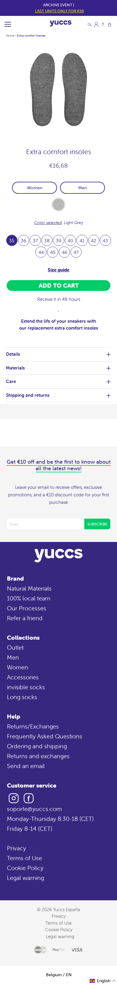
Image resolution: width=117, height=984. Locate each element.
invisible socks (26, 687)
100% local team (28, 598)
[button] (103, 981)
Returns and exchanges (38, 756)
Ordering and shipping (37, 746)
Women (34, 187)
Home (10, 35)
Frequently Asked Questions (44, 736)
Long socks (22, 697)
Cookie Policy (25, 868)
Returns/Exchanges (33, 726)
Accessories (23, 677)
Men (82, 187)
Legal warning (25, 877)
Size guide (58, 270)
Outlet (15, 647)
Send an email (26, 766)
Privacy (16, 848)
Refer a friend (25, 618)
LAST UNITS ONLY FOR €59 (59, 10)
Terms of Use (24, 858)
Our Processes (26, 608)
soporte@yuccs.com (34, 808)
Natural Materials (29, 588)
